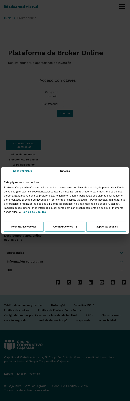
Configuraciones (63, 226)
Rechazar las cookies (23, 226)
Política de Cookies (33, 211)
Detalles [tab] (65, 170)
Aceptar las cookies (106, 226)
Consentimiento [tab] (22, 170)
